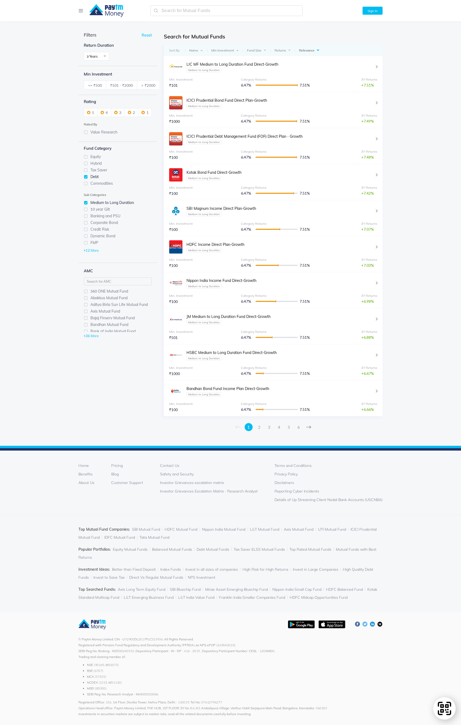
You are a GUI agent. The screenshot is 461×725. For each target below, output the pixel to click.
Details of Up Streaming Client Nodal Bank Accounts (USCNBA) (329, 499)
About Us (86, 482)
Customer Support (127, 482)
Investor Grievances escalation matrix (192, 482)
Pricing (117, 465)
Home (83, 465)
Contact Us (169, 465)
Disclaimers (284, 482)
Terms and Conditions (293, 465)
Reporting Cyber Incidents (297, 491)
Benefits (85, 474)
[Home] (104, 10)
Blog (115, 474)
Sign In (372, 11)
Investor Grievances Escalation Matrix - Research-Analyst (209, 491)
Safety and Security (177, 474)
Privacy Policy (286, 474)
